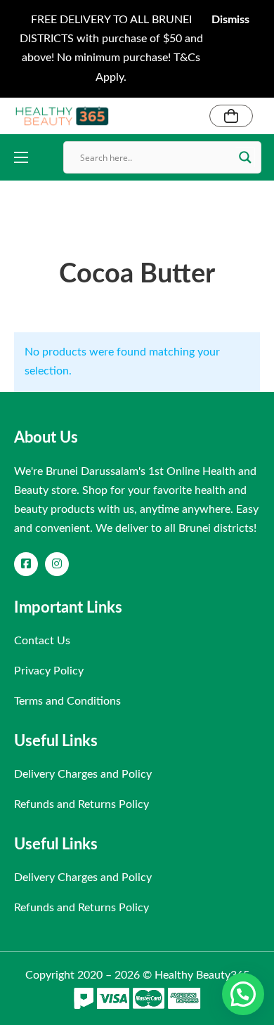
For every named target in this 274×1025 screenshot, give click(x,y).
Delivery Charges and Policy (83, 774)
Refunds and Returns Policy (81, 804)
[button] (243, 994)
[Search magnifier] (245, 157)
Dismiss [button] (230, 19)
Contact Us (42, 640)
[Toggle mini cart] (231, 116)
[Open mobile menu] (21, 157)
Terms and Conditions (67, 701)
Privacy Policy (49, 671)
